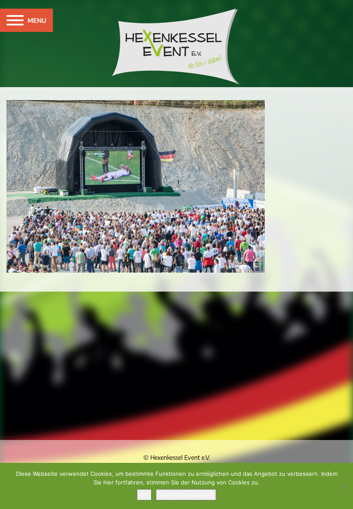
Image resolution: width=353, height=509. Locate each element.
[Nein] (342, 486)
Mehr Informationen (186, 494)
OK (144, 494)
